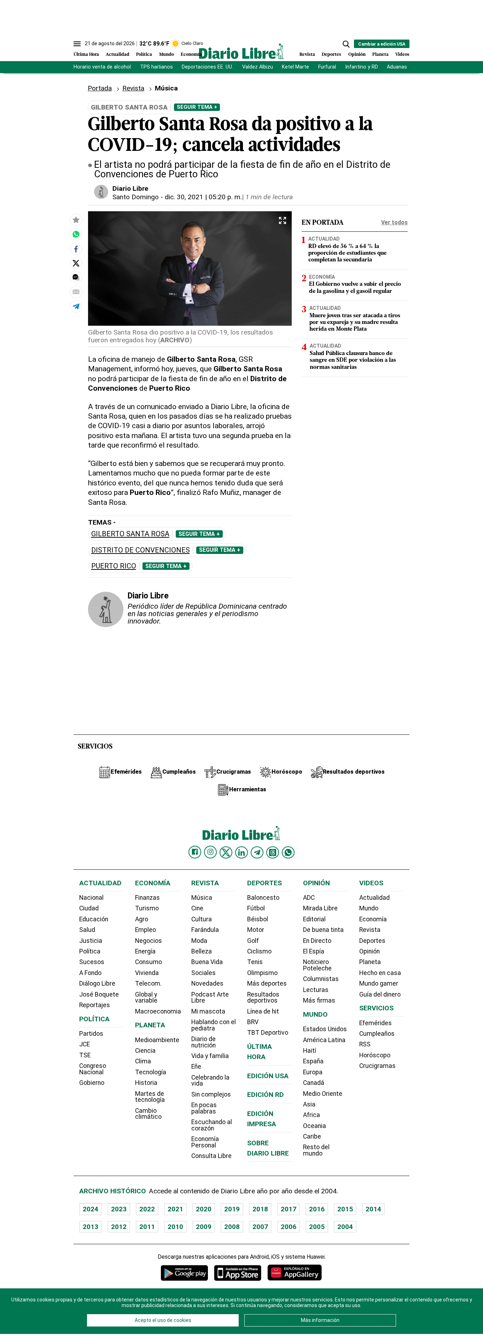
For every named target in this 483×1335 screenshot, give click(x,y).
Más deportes (267, 983)
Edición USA (268, 1076)
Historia (146, 1082)
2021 (175, 1209)
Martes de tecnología (150, 1097)
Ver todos (394, 222)
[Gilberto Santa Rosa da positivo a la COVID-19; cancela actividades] (76, 234)
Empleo (145, 929)
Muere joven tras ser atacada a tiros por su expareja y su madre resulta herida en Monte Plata (354, 322)
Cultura (201, 919)
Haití (309, 1050)
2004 (345, 1227)
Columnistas (321, 978)
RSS (365, 1044)
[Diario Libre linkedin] (241, 852)
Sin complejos (211, 1094)
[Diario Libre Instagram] (210, 852)
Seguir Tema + (197, 107)
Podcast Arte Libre (210, 997)
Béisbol (257, 919)
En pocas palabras (204, 1108)
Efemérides (375, 1023)
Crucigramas (377, 1065)
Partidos (91, 1033)
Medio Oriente (322, 1093)
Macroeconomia (158, 1011)
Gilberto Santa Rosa (130, 534)
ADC (309, 897)
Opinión (357, 54)
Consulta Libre (211, 1155)
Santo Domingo (135, 197)
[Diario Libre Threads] (272, 852)
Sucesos (91, 961)
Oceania (314, 1125)
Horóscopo (374, 1055)
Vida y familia (210, 1055)
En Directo (317, 940)
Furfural (327, 67)
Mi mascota (208, 1011)
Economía (191, 54)
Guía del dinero (380, 994)
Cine (197, 908)
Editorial (314, 919)
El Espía (313, 951)
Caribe (312, 1136)
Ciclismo (259, 951)
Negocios (148, 940)
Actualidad (117, 54)
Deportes (331, 54)
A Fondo (90, 972)
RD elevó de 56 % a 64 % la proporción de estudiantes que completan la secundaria (347, 253)
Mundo (166, 54)
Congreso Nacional (92, 1069)
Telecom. (148, 983)
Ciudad (89, 908)
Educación (93, 919)
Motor (255, 929)
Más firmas (319, 1000)
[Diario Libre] (241, 51)
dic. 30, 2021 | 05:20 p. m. (203, 197)
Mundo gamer (378, 983)
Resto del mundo (316, 1150)
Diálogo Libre (97, 983)
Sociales (203, 972)
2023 (119, 1209)
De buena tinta (323, 929)
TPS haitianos (156, 67)
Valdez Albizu (257, 67)
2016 (317, 1209)
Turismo (147, 908)
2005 (317, 1227)
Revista (307, 54)
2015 (345, 1209)
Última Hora (86, 54)
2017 (288, 1209)
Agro (141, 919)
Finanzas (147, 897)
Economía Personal (205, 1142)
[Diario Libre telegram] (257, 852)
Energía (145, 951)
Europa (312, 1072)
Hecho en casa (380, 972)
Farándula (205, 929)
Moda (199, 940)
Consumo (148, 961)
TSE (85, 1055)
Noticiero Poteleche (317, 965)
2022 (147, 1209)
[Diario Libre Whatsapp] (288, 852)
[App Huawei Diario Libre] (294, 1272)
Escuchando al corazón (211, 1125)
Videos (402, 54)
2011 (147, 1227)
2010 (175, 1227)
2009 (203, 1227)
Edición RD (265, 1095)
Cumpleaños (377, 1033)
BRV (252, 1022)
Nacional (91, 897)
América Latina (324, 1040)
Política (144, 54)
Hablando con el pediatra (213, 1025)
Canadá (313, 1082)
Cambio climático (148, 1114)
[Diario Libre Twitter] (226, 852)
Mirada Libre (320, 908)
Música (201, 897)
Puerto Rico (113, 566)
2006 (288, 1227)
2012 (119, 1227)
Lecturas (315, 989)
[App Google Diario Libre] (184, 1272)
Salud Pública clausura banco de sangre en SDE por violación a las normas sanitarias (353, 360)
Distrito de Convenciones (140, 550)
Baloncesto (263, 897)
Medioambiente (157, 1040)
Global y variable (146, 997)
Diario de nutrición (203, 1042)
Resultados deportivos (263, 997)
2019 (232, 1209)
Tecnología (150, 1072)
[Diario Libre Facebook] (194, 852)
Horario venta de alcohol (102, 67)
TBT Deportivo (267, 1032)
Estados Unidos (325, 1029)
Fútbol (256, 908)
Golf (253, 940)
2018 (260, 1209)
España (313, 1061)
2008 (232, 1227)
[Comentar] (76, 277)
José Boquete (99, 994)
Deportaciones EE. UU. (207, 67)
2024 (90, 1209)
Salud (87, 929)
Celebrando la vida (210, 1080)
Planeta (380, 54)
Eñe (196, 1066)
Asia (309, 1104)
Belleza (201, 951)
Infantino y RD (361, 67)
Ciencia (145, 1050)
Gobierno (91, 1082)
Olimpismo (262, 972)
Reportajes (94, 1005)
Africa (311, 1114)
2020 (203, 1209)
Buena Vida (207, 961)
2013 (90, 1227)
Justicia (90, 940)
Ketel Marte (295, 67)
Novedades (207, 983)
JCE (84, 1044)
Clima (143, 1061)
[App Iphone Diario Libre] (237, 1272)
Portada (100, 88)
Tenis (255, 961)
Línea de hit (263, 1011)
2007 (260, 1227)
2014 (373, 1209)
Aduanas (397, 67)
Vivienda (147, 972)
